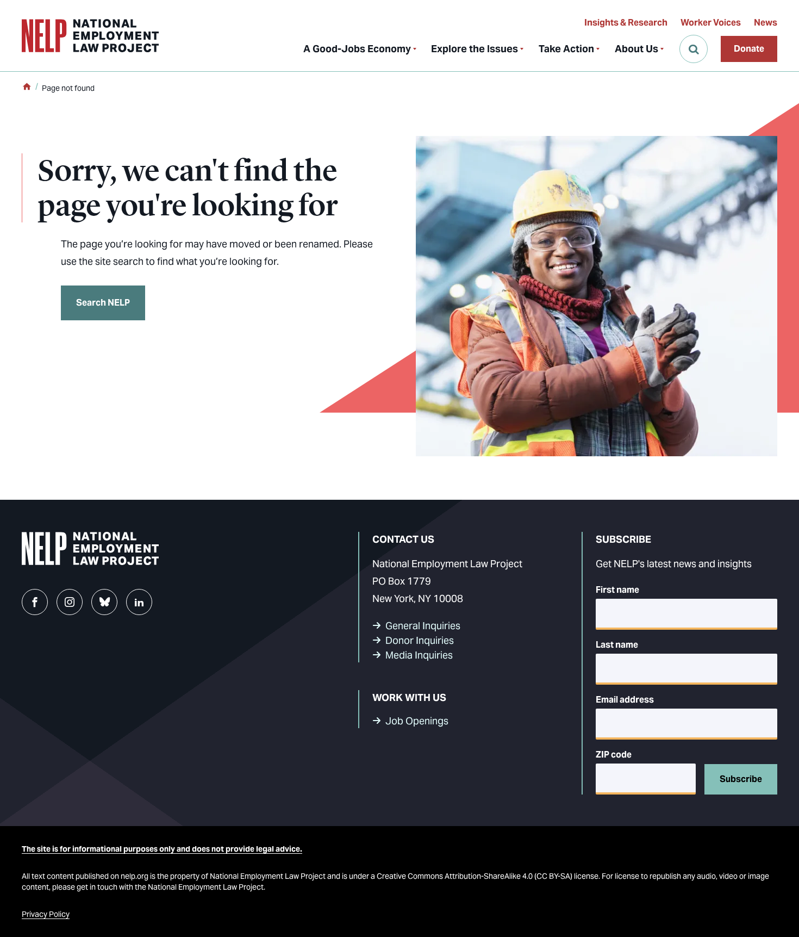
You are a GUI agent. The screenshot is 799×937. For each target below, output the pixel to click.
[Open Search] (693, 49)
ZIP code (614, 754)
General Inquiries (422, 625)
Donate (749, 48)
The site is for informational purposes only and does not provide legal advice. (162, 849)
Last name (617, 644)
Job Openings (416, 721)
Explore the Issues (474, 48)
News (765, 22)
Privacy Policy (46, 914)
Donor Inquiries (419, 640)
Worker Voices (711, 22)
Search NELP (103, 302)
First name (617, 589)
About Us (636, 48)
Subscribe (741, 779)
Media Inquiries (419, 655)
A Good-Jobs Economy (357, 48)
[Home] (27, 87)
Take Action (566, 48)
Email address (625, 699)
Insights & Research (625, 22)
